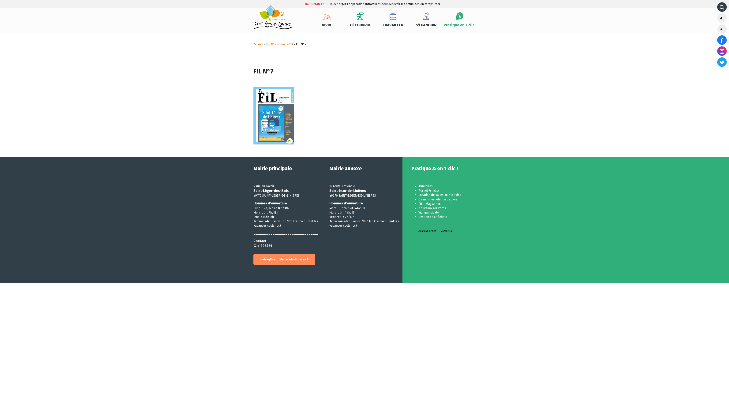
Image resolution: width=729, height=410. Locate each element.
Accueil (258, 44)
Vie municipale (428, 212)
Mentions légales (427, 231)
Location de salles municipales (439, 195)
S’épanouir (426, 25)
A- (722, 29)
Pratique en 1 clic (459, 25)
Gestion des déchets (432, 217)
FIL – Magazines (429, 204)
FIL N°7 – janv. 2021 (279, 44)
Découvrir (360, 25)
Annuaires (425, 186)
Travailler (393, 25)
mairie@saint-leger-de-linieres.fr (284, 259)
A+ (722, 18)
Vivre (327, 25)
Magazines (446, 231)
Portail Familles (429, 190)
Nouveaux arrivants (432, 208)
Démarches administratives (437, 199)
